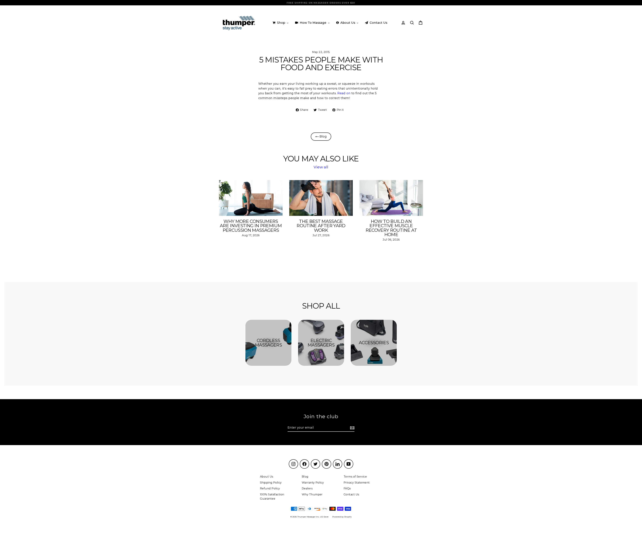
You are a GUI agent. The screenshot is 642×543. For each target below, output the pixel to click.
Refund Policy (270, 488)
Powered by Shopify (342, 517)
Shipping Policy (271, 482)
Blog (323, 136)
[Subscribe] (351, 428)
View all (321, 167)
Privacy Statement (357, 482)
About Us (266, 476)
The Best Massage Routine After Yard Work (321, 226)
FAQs (347, 488)
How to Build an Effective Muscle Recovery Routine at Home (391, 228)
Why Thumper (312, 494)
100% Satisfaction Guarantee (272, 496)
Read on (344, 93)
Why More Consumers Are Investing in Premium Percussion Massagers (251, 226)
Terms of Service (355, 476)
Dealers (307, 488)
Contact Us (351, 494)
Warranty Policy (313, 482)
